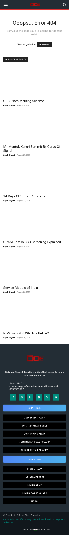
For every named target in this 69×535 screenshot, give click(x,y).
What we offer (17, 519)
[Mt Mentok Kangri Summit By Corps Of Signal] (34, 127)
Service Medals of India (20, 288)
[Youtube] (56, 397)
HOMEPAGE (44, 44)
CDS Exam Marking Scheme (23, 101)
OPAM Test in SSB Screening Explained (32, 242)
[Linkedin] (30, 397)
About (6, 519)
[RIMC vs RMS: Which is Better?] (34, 313)
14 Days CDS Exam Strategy (24, 196)
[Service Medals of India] (34, 268)
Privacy (28, 519)
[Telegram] (39, 397)
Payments (60, 519)
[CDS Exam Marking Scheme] (34, 81)
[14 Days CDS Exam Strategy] (34, 176)
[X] (47, 397)
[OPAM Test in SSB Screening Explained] (34, 222)
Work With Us (47, 519)
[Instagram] (22, 397)
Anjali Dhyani (9, 105)
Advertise (8, 522)
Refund (36, 519)
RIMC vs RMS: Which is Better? (26, 333)
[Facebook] (13, 397)
